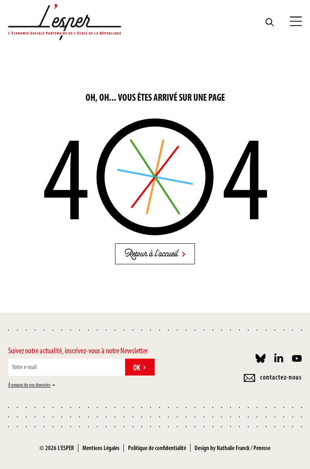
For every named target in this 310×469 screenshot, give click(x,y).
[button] (296, 22)
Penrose (261, 448)
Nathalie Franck (233, 448)
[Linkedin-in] (279, 358)
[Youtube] (297, 358)
